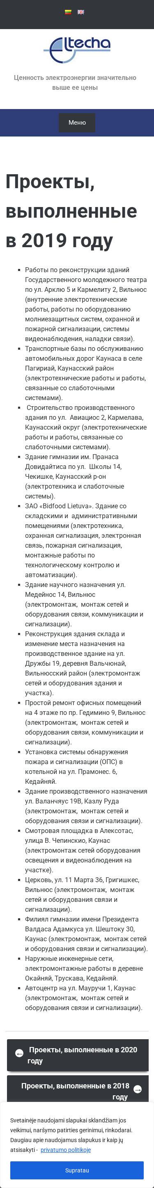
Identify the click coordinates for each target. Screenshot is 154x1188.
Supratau (77, 1170)
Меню (77, 122)
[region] (77, 1145)
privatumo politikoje (66, 1150)
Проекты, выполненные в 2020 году (76, 1055)
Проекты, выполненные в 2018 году (82, 1091)
